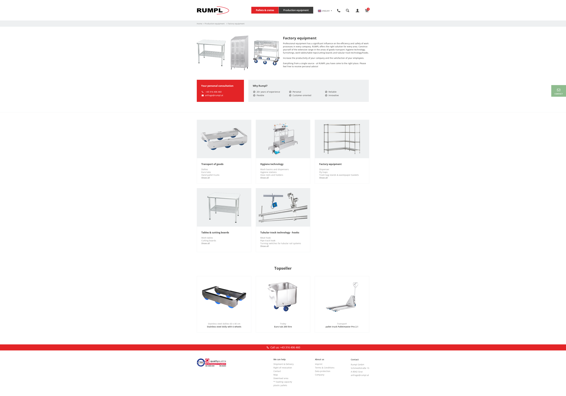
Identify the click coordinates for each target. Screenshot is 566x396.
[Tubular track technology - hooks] (283, 207)
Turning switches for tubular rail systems (280, 243)
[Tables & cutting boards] (224, 207)
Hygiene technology (271, 164)
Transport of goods (212, 164)
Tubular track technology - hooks (279, 232)
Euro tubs (206, 172)
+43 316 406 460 (213, 91)
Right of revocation (282, 367)
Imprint (318, 364)
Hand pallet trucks (210, 175)
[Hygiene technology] (283, 139)
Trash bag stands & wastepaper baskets (339, 175)
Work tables (207, 237)
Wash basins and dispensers (274, 169)
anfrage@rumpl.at (214, 95)
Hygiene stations (268, 172)
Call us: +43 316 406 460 (285, 347)
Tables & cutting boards (215, 232)
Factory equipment (330, 164)
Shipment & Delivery (283, 364)
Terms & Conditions (324, 367)
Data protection (322, 371)
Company (319, 374)
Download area (280, 378)
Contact (277, 371)
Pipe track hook (267, 240)
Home (199, 23)
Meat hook (265, 237)
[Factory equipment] (342, 139)
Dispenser (324, 169)
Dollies (204, 169)
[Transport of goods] (224, 139)
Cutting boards (208, 240)
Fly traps (323, 172)
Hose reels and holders (271, 175)
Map (275, 374)
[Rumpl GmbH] (213, 10)
